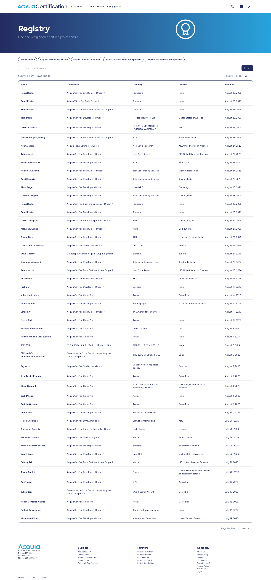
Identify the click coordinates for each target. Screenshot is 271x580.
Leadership (202, 560)
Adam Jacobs (27, 146)
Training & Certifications (88, 563)
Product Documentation (88, 558)
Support (83, 547)
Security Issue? (203, 563)
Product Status (84, 560)
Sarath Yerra (27, 454)
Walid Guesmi (28, 254)
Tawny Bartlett (28, 472)
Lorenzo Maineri (29, 128)
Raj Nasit (25, 366)
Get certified (97, 6)
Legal (199, 572)
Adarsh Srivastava (30, 171)
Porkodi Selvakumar (31, 510)
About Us (201, 552)
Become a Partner (145, 552)
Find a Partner (143, 558)
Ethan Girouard (28, 386)
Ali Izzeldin (26, 279)
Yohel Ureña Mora (30, 295)
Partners (142, 547)
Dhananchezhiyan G (31, 262)
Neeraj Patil (26, 320)
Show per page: (234, 76)
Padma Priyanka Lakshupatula (36, 337)
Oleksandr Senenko (30, 429)
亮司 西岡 (25, 345)
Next (244, 528)
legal (35, 577)
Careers (200, 558)
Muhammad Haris (30, 518)
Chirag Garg (27, 237)
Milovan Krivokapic (30, 229)
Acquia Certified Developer (86, 60)
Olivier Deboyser (29, 221)
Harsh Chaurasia (29, 421)
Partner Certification (145, 563)
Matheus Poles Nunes (32, 328)
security (44, 577)
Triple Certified (27, 60)
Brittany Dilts (27, 462)
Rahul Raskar (27, 93)
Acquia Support (84, 552)
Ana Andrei (26, 413)
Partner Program (144, 555)
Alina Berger (27, 187)
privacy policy (24, 577)
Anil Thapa (26, 482)
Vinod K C (26, 312)
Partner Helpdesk (144, 560)
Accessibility (202, 555)
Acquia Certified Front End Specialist (123, 60)
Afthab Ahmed (28, 304)
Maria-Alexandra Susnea (33, 446)
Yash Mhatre (27, 396)
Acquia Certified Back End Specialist (165, 60)
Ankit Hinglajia (28, 179)
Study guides (114, 6)
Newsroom (201, 569)
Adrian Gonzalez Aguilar (33, 502)
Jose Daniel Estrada (31, 376)
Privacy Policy (203, 566)
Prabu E (25, 287)
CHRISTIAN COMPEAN (32, 245)
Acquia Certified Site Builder (54, 60)
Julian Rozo (26, 492)
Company (203, 547)
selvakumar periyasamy (33, 138)
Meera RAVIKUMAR (30, 162)
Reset (247, 68)
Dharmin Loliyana (29, 196)
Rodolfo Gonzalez (30, 404)
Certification (77, 6)
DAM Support (83, 555)
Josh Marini (26, 118)
